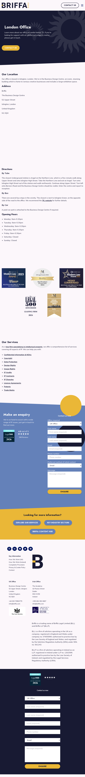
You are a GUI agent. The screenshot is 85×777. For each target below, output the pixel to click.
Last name (52, 437)
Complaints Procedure (17, 565)
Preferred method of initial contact (62, 462)
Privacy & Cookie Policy (17, 567)
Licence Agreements (12, 383)
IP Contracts (9, 376)
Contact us (70, 5)
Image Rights (9, 369)
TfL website (47, 200)
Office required (54, 420)
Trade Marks (9, 390)
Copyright (8, 358)
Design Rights (10, 365)
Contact (11, 570)
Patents (7, 386)
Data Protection (10, 362)
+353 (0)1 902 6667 (39, 601)
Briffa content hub (43, 531)
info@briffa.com (14, 604)
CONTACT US (11, 48)
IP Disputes (9, 379)
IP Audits (8, 372)
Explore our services (27, 522)
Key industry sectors (58, 522)
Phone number (53, 454)
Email (50, 445)
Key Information (15, 556)
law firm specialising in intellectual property (24, 347)
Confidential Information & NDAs (17, 355)
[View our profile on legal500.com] (8, 436)
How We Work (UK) (16, 559)
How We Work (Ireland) (17, 562)
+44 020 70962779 (15, 601)
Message (51, 470)
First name (52, 428)
